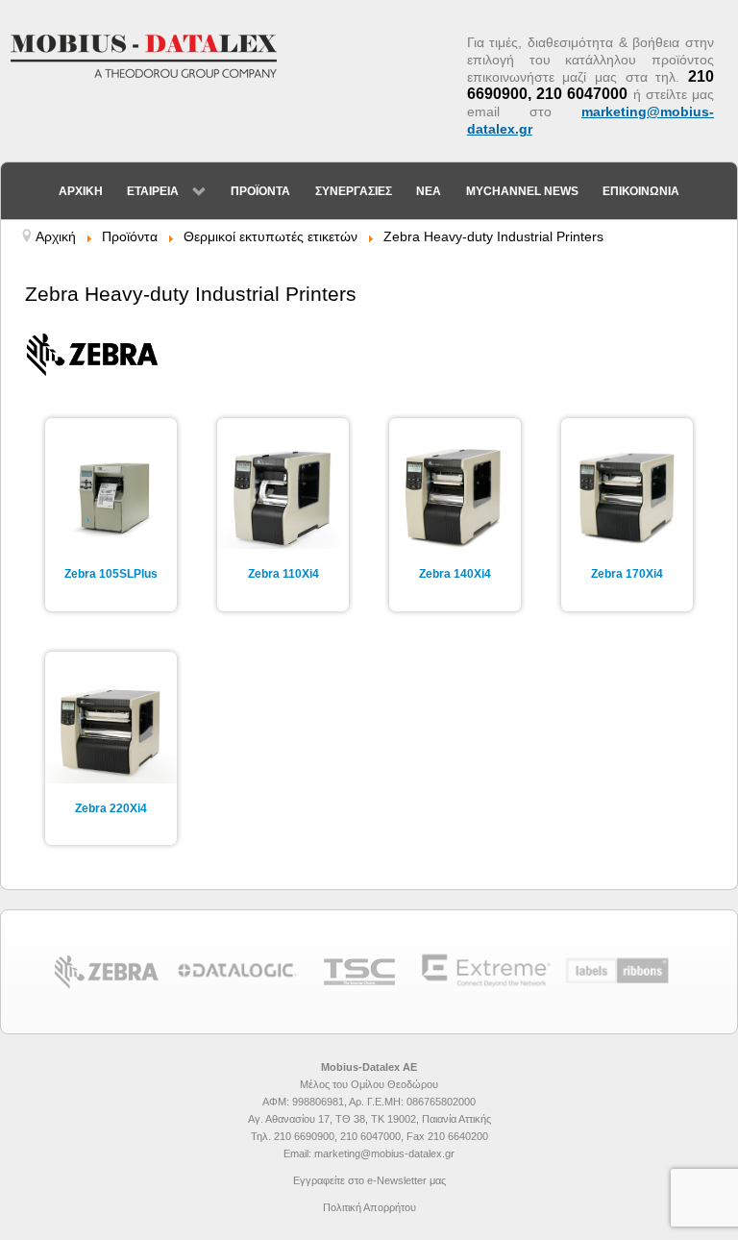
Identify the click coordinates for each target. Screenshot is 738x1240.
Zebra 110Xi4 (283, 574)
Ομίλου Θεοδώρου (394, 1084)
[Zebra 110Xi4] (283, 496)
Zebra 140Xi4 (455, 574)
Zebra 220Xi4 (111, 808)
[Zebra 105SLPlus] (111, 496)
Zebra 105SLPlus (111, 574)
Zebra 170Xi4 (627, 574)
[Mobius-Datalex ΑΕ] (154, 55)
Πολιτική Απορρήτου (369, 1207)
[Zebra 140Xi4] (455, 496)
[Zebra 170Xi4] (627, 496)
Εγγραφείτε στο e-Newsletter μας (369, 1180)
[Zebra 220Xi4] (111, 730)
